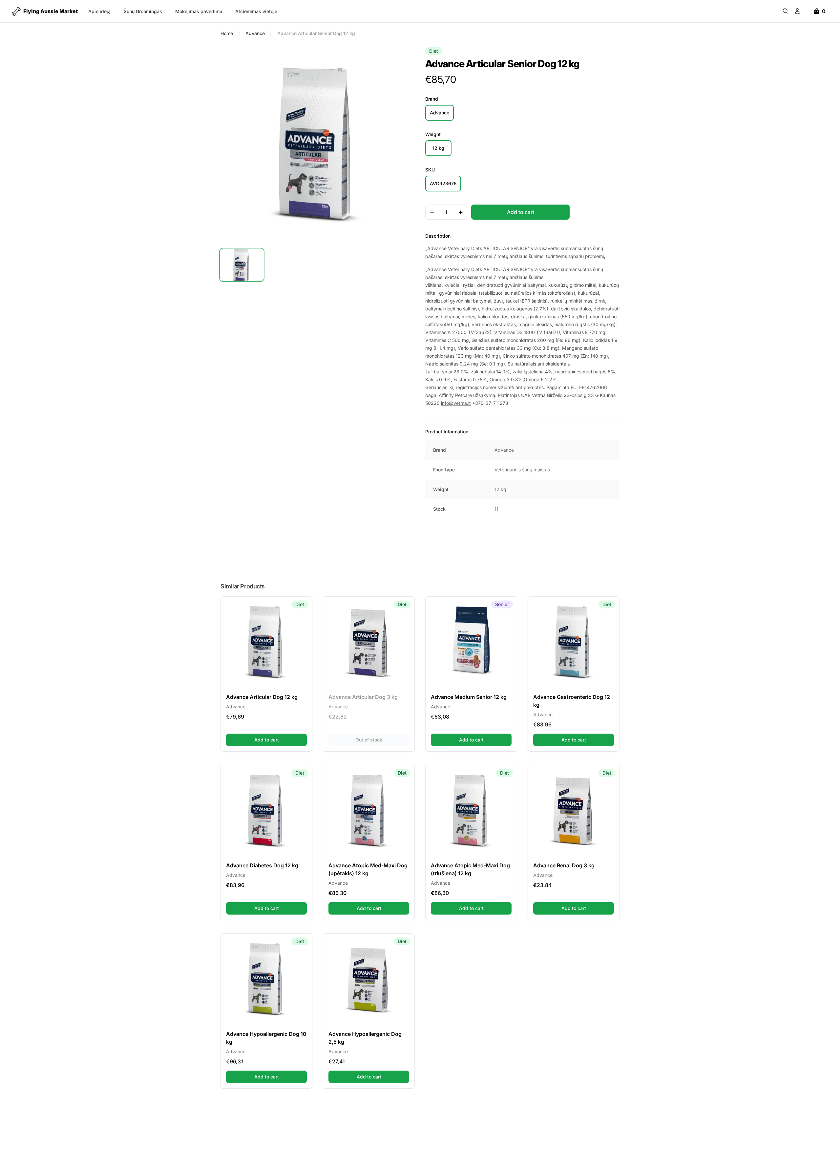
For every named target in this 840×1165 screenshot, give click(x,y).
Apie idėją (99, 11)
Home (226, 33)
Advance (255, 33)
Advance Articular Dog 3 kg (363, 697)
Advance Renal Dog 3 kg (564, 865)
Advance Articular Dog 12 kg (262, 697)
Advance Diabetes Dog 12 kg (262, 865)
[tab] (241, 265)
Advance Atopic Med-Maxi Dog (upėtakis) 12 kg (368, 869)
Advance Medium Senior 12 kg (469, 697)
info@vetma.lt (456, 403)
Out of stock (382, 739)
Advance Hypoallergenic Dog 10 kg (266, 1038)
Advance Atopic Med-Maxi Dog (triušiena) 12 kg (470, 869)
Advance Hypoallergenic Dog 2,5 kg (365, 1038)
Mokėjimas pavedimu (198, 11)
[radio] (439, 113)
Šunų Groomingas (143, 11)
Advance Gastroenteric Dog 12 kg (571, 701)
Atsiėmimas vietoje (256, 11)
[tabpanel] (317, 144)
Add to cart (280, 739)
